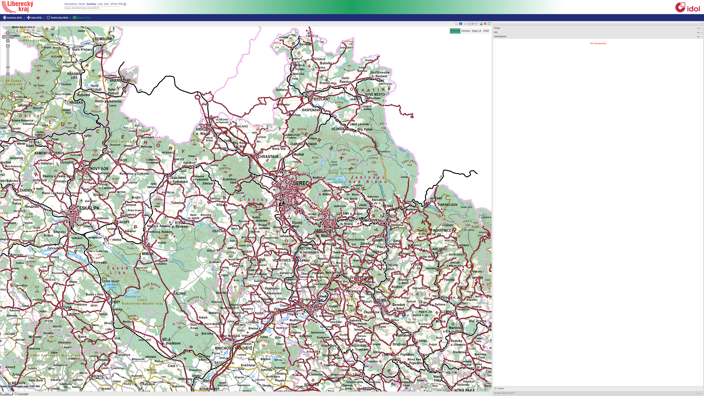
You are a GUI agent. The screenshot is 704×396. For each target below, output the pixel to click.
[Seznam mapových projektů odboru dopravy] (17, 12)
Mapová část (83, 17)
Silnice (81, 4)
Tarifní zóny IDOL (59, 17)
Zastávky (91, 4)
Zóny (106, 4)
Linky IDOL (36, 17)
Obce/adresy (71, 4)
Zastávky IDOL (14, 17)
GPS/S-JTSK (116, 4)
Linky (100, 4)
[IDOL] (687, 11)
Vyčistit (500, 388)
